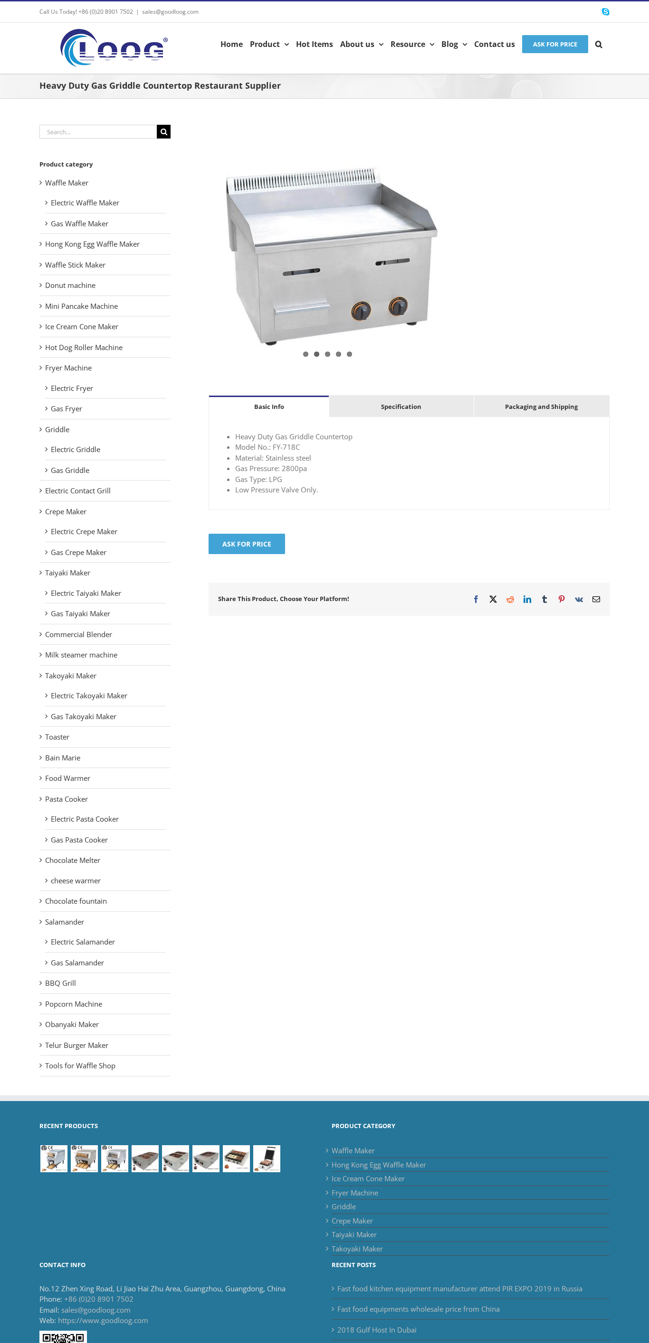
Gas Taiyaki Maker (80, 613)
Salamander (64, 921)
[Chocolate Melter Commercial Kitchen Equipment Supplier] (205, 1159)
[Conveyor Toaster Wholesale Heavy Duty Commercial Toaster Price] (84, 1159)
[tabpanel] (409, 463)
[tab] (269, 406)
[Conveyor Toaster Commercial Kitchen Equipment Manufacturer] (53, 1159)
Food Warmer (67, 778)
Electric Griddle (75, 449)
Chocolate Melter (72, 860)
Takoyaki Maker (70, 675)
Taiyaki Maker (67, 572)
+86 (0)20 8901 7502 (99, 1299)
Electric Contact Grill (78, 490)
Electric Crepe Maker (84, 531)
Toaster (57, 736)
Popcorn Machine (73, 1004)
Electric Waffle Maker (85, 202)
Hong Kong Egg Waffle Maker (92, 244)
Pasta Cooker (66, 799)
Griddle (57, 429)
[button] (598, 43)
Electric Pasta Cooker (85, 819)
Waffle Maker (66, 182)
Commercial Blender (78, 634)
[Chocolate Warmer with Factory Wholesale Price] (175, 1159)
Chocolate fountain (76, 901)
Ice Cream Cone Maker (81, 326)
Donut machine (70, 285)
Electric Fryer (72, 388)
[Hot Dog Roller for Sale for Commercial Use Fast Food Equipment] (236, 1159)
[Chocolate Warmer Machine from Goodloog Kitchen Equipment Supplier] (145, 1159)
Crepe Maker (65, 511)
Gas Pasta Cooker (79, 839)
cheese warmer (76, 880)
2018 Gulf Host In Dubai (377, 1329)
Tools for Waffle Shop (80, 1065)
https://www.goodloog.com (103, 1320)
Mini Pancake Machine (81, 306)
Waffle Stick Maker (75, 264)
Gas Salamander (77, 962)
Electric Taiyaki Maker (86, 593)
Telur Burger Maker (76, 1045)
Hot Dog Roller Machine (84, 347)
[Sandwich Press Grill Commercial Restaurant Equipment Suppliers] (266, 1159)
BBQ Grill (60, 983)
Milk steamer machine (81, 654)
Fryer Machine (68, 367)
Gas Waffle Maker (79, 223)
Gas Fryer (66, 408)
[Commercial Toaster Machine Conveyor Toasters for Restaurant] (114, 1159)
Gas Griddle (70, 470)
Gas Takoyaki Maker (83, 716)
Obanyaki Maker (72, 1024)
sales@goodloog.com (170, 12)
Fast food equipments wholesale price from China (418, 1309)
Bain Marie (62, 757)
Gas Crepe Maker (78, 552)
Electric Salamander (83, 941)
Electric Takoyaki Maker (89, 695)
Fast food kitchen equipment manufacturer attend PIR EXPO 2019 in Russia (459, 1288)
